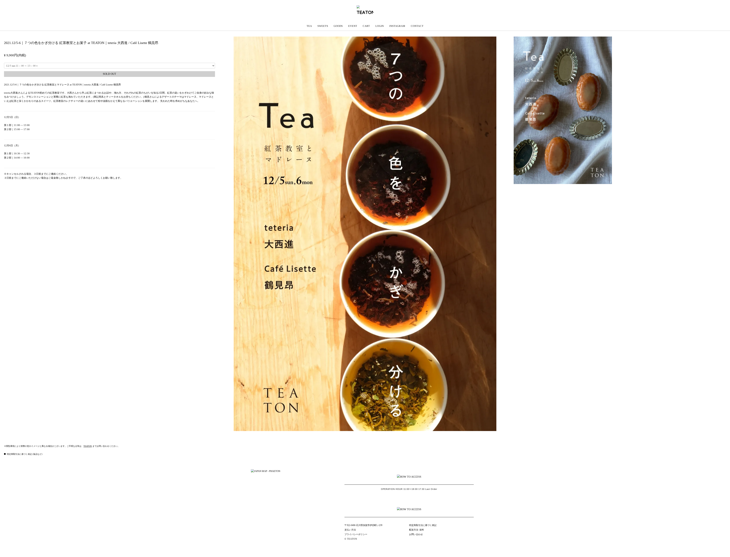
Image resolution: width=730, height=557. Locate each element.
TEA (309, 26)
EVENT (352, 26)
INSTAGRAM (397, 26)
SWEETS (322, 26)
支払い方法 (350, 529)
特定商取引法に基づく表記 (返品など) (24, 454)
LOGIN (379, 26)
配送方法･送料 (416, 529)
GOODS (338, 26)
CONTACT (417, 26)
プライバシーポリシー (355, 534)
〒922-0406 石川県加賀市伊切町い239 (363, 525)
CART (366, 26)
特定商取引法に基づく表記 (422, 525)
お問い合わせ (416, 534)
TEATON (87, 446)
